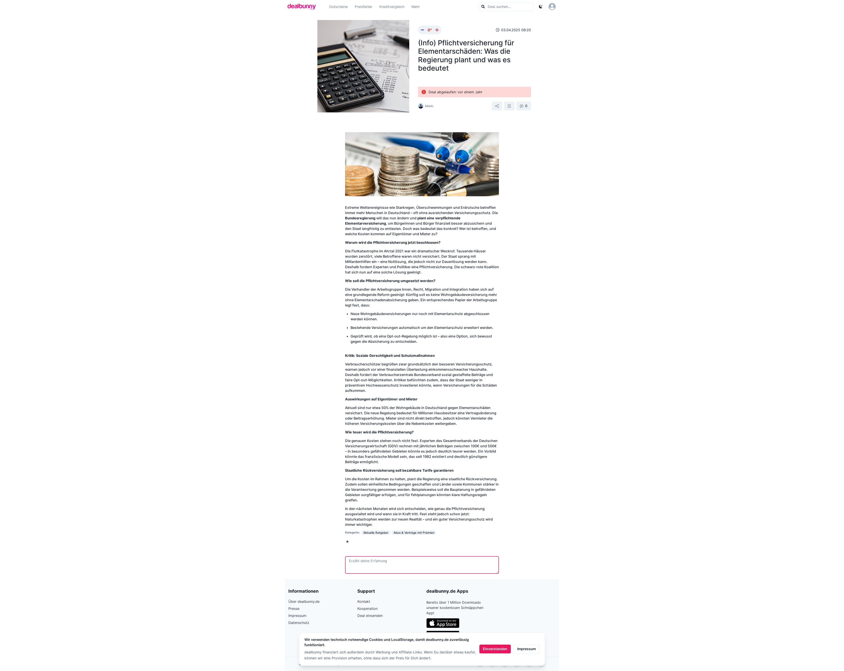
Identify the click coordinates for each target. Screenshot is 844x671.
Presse (293, 608)
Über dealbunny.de (304, 601)
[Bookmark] (509, 106)
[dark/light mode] (540, 6)
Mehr (415, 6)
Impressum (526, 649)
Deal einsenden (370, 615)
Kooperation (367, 608)
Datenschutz (298, 622)
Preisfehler (363, 6)
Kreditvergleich (391, 6)
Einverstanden (495, 649)
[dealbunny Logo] (303, 6)
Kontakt (363, 601)
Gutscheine (338, 6)
